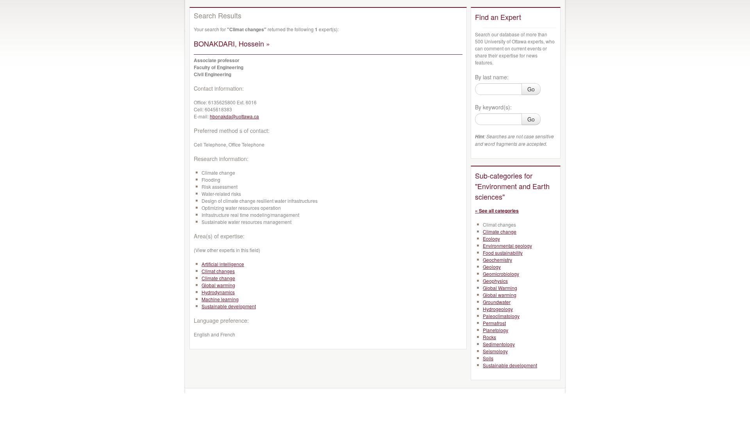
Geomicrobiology (501, 273)
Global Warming (500, 287)
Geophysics (495, 280)
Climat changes (218, 271)
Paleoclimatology (501, 316)
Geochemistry (497, 259)
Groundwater (497, 302)
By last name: (492, 77)
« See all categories (497, 210)
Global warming (218, 285)
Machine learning (220, 299)
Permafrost (494, 323)
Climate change (218, 278)
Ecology (491, 238)
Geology (492, 266)
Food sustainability (503, 252)
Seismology (495, 351)
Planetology (495, 330)
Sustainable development (229, 306)
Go (531, 89)
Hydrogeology (498, 309)
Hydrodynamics (218, 292)
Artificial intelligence (223, 264)
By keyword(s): (493, 107)
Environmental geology (507, 245)
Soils (488, 358)
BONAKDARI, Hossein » (232, 43)
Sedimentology (499, 344)
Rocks (489, 337)
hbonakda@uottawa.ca (234, 116)
